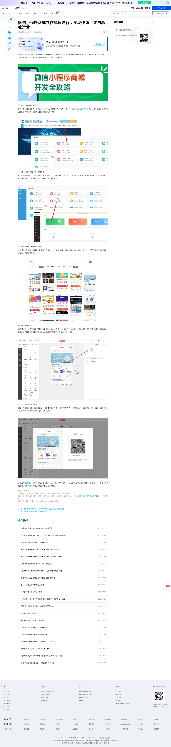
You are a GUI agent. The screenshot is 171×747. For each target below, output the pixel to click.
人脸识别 (26, 724)
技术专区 (7, 709)
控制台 (147, 8)
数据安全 (26, 729)
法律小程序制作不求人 (29, 613)
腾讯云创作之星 (83, 697)
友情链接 (118, 700)
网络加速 (91, 719)
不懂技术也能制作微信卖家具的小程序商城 (36, 528)
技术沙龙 (7, 697)
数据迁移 (156, 729)
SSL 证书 (140, 724)
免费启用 (99, 44)
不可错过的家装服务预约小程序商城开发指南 (37, 606)
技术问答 (7, 694)
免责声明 (118, 694)
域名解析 (124, 719)
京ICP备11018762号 (102, 743)
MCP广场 (53, 13)
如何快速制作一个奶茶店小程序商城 (34, 542)
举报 (106, 32)
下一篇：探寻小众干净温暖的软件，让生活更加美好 (34, 511)
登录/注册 (161, 8)
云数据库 (108, 719)
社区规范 (118, 691)
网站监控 (140, 729)
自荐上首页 (44, 697)
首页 (4, 13)
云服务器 (42, 719)
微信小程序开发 (81, 109)
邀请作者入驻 (45, 694)
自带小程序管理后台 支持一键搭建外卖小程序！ (38, 663)
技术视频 (7, 700)
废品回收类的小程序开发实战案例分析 (35, 648)
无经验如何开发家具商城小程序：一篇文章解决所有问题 (41, 570)
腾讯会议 (42, 724)
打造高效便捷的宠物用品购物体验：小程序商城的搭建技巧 (42, 556)
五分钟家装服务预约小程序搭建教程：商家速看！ (39, 641)
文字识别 (75, 729)
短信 (57, 729)
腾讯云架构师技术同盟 (85, 694)
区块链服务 (59, 719)
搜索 (148, 13)
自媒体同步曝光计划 (47, 691)
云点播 (91, 729)
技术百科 (7, 706)
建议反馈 (139, 8)
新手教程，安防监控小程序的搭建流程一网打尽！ (39, 578)
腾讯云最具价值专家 (85, 691)
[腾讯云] (6, 8)
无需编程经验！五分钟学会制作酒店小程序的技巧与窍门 (41, 655)
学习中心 (7, 703)
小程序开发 (124, 729)
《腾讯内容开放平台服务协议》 (89, 496)
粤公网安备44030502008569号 (108, 740)
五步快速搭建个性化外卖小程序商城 (34, 627)
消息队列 (75, 719)
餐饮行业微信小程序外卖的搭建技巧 (34, 620)
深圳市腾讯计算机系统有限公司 (63, 740)
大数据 (107, 729)
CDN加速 (75, 724)
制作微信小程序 (30, 483)
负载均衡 (42, 729)
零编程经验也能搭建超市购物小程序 (34, 634)
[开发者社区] (19, 8)
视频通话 (91, 724)
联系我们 (118, 697)
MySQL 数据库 (126, 724)
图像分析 (108, 724)
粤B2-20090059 (91, 740)
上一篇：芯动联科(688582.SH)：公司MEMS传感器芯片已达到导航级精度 (41, 509)
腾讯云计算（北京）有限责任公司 (72, 743)
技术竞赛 (44, 700)
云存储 (140, 719)
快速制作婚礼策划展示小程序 (31, 592)
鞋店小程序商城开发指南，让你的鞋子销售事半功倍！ (40, 549)
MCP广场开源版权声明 (123, 703)
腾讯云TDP (82, 700)
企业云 (58, 724)
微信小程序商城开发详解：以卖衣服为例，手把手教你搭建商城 (44, 535)
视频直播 (156, 719)
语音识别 (156, 724)
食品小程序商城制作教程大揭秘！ (33, 585)
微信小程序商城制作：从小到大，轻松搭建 (36, 563)
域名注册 (26, 719)
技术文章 (7, 691)
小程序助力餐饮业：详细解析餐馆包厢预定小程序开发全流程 (43, 599)
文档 (132, 8)
